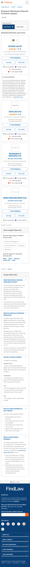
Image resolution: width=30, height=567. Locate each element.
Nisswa (10, 258)
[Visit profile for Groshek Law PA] (15, 40)
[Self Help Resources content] (27, 544)
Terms (3, 563)
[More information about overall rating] (20, 49)
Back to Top (16, 482)
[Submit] (27, 514)
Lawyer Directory (5, 6)
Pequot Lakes (6, 260)
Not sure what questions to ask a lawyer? (13, 409)
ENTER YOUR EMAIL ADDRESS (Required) (12, 511)
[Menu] (2, 2)
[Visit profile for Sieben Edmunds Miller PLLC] (15, 192)
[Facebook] (2, 524)
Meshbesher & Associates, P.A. (15, 154)
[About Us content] (27, 534)
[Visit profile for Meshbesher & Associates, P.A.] (15, 147)
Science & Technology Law (11, 241)
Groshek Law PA (15, 46)
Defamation (8, 249)
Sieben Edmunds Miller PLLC (15, 197)
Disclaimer (16, 563)
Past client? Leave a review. (15, 158)
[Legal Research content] (27, 549)
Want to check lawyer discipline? (11, 438)
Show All (3, 269)
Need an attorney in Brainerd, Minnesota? (14, 314)
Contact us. (16, 501)
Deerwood (16, 258)
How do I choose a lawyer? (13, 357)
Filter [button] (4, 17)
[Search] (27, 2)
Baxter (5, 258)
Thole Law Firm (15, 111)
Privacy (9, 563)
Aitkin (13, 260)
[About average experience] (21, 72)
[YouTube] (8, 524)
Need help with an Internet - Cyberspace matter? (13, 281)
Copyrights (21, 245)
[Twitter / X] (13, 524)
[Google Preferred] (2, 529)
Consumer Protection (10, 245)
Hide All (10, 269)
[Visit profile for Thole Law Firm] (15, 105)
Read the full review (18, 97)
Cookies (23, 563)
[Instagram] (18, 524)
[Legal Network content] (27, 554)
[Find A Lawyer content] (27, 539)
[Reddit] (23, 524)
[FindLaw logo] (9, 2)
